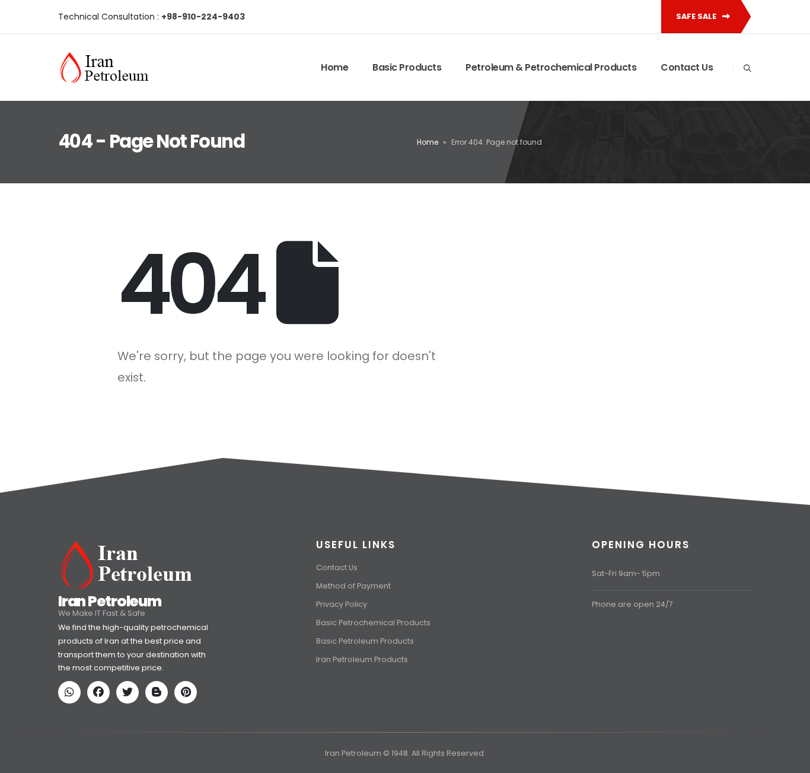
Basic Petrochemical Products (373, 623)
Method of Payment (353, 586)
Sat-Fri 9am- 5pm (626, 573)
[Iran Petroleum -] (104, 67)
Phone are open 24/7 (632, 604)
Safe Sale (697, 16)
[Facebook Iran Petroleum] (100, 693)
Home (334, 67)
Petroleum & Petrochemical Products (550, 67)
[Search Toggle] (747, 68)
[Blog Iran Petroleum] (159, 693)
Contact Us (687, 67)
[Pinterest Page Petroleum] (188, 693)
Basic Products (406, 67)
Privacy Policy (341, 604)
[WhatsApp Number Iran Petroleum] (71, 693)
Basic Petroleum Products (365, 641)
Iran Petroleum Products (362, 659)
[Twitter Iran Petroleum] (129, 693)
